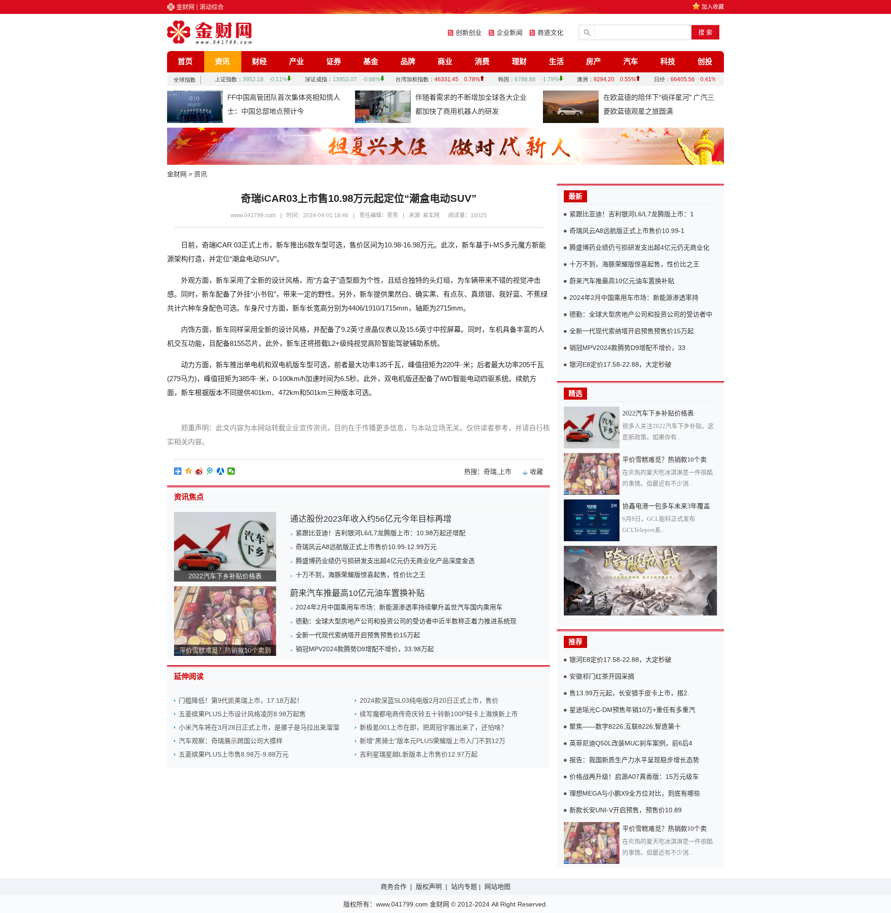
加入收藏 (713, 7)
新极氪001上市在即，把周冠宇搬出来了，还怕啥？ (433, 727)
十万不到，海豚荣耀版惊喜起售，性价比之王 (361, 574)
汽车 (630, 61)
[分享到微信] (231, 471)
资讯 (222, 61)
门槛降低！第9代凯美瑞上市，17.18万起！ (241, 700)
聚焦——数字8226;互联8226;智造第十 (625, 726)
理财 (519, 61)
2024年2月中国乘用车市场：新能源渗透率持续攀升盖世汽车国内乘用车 (399, 607)
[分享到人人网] (221, 471)
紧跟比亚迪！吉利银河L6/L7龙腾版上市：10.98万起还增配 (380, 533)
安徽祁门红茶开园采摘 (601, 676)
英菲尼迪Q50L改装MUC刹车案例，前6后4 (630, 743)
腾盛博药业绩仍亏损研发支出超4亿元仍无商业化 (639, 247)
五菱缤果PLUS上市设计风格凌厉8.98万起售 (242, 714)
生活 (556, 61)
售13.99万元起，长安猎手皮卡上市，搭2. (629, 693)
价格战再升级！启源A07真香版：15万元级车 (634, 776)
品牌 (407, 61)
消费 (482, 61)
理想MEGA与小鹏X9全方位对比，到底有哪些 (634, 793)
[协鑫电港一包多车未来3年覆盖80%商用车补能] (593, 520)
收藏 (536, 471)
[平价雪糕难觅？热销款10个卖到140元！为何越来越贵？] (593, 474)
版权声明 (429, 886)
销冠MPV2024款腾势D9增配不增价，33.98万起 (365, 649)
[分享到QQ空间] (189, 471)
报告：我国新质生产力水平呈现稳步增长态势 (634, 760)
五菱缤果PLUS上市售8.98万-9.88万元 (234, 754)
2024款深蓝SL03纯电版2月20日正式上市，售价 (429, 700)
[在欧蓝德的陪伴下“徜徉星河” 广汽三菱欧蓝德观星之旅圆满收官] (571, 107)
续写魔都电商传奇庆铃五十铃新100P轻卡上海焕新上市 (439, 714)
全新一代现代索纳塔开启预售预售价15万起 (358, 635)
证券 (333, 61)
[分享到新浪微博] (199, 471)
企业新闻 (510, 32)
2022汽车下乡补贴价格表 (225, 576)
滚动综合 (212, 6)
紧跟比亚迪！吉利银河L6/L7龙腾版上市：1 (631, 214)
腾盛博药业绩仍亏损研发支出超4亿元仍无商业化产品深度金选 (385, 560)
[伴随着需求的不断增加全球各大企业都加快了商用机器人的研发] (383, 107)
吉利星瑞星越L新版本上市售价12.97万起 (419, 754)
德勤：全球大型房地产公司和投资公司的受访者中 (640, 314)
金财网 (185, 6)
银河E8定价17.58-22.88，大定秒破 (620, 364)
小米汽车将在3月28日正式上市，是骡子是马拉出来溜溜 (259, 727)
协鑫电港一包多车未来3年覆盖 (666, 506)
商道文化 (550, 32)
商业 (445, 61)
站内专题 (464, 886)
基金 (370, 61)
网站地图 (497, 886)
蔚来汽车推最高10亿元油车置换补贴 (357, 593)
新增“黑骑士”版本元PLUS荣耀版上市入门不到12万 (432, 741)
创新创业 (469, 32)
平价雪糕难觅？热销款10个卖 (664, 459)
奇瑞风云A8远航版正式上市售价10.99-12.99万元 (366, 546)
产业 (296, 61)
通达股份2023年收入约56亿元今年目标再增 (371, 519)
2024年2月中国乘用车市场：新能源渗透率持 (633, 297)
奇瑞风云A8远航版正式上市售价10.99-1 (626, 230)
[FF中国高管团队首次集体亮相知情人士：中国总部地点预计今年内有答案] (195, 107)
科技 (667, 61)
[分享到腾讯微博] (210, 471)
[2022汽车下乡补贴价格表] (593, 427)
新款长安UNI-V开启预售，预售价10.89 (625, 810)
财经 (259, 61)
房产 (593, 61)
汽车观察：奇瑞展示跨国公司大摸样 (231, 741)
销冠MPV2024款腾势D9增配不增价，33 (627, 347)
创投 (704, 61)
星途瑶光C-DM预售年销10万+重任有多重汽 (632, 709)
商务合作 (394, 886)
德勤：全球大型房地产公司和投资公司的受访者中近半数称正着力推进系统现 (406, 621)
